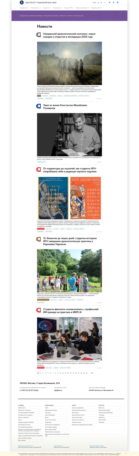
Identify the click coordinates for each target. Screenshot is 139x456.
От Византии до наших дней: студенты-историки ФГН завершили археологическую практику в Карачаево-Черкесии (70, 241)
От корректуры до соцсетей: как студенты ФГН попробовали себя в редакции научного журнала (70, 170)
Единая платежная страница (24, 438)
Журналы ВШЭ (102, 419)
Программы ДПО (96, 8)
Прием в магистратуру (50, 419)
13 (68, 373)
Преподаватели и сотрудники (25, 415)
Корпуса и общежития (23, 417)
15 (73, 373)
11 (63, 373)
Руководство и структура (24, 410)
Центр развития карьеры (51, 427)
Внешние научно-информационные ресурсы (82, 424)
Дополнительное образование (52, 424)
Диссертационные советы (78, 415)
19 (84, 373)
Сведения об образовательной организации (28, 433)
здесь (93, 453)
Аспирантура (48, 422)
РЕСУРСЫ (101, 405)
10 (60, 373)
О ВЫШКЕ (21, 405)
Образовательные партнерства (52, 431)
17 (78, 373)
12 (65, 373)
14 (70, 373)
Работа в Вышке (21, 440)
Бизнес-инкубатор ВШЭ (50, 429)
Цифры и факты (22, 407)
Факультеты (63, 15)
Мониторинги (75, 412)
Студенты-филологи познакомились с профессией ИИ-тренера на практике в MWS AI (70, 310)
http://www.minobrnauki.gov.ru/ (25, 445)
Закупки (20, 419)
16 (76, 373)
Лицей (46, 407)
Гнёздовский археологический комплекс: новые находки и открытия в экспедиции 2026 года (69, 35)
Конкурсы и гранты (76, 422)
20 (86, 373)
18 (81, 373)
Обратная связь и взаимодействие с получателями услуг (57, 435)
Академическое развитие (78, 419)
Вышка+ (47, 417)
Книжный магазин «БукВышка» (106, 412)
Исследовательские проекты (79, 410)
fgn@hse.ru (58, 390)
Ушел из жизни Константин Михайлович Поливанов (65, 106)
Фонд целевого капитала (24, 424)
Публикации (101, 422)
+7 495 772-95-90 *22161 (29, 390)
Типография (101, 415)
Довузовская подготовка (51, 410)
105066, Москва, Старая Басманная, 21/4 (40, 383)
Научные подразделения (77, 407)
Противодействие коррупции (25, 427)
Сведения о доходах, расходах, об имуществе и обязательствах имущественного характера (29, 430)
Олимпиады (48, 412)
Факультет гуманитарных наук (41, 3)
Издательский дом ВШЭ (104, 410)
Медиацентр (102, 417)
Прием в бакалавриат (50, 415)
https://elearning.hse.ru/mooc (97, 445)
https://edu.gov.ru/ (58, 445)
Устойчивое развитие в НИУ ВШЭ (26, 412)
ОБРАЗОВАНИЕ (49, 405)
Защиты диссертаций (77, 417)
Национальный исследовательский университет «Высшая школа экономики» (39, 15)
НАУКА (74, 405)
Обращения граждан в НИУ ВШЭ (26, 422)
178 (92, 373)
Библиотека (101, 407)
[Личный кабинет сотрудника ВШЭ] (101, 2)
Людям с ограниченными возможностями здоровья (30, 435)
